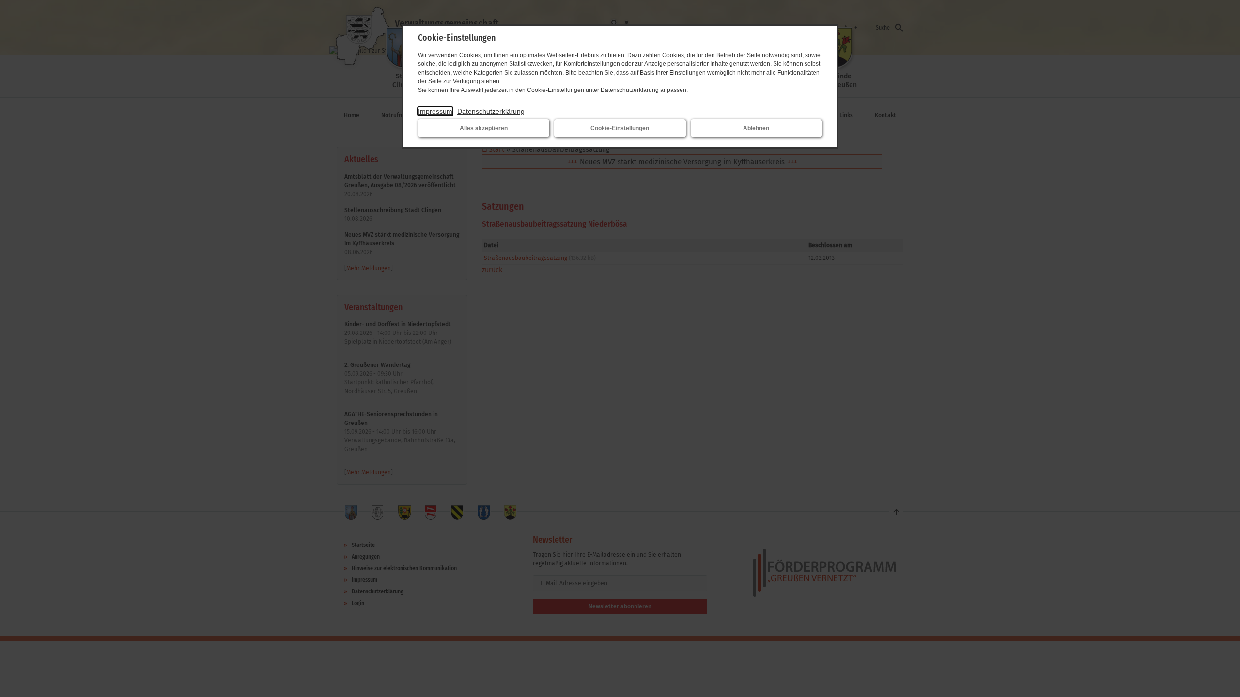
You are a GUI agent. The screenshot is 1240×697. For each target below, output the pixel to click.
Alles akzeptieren (484, 128)
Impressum (435, 111)
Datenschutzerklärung (491, 111)
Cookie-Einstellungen (619, 128)
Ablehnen (756, 128)
